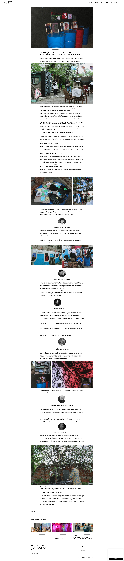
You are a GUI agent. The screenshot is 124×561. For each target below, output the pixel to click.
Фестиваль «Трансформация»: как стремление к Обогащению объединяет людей (61, 537)
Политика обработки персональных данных (85, 557)
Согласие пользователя (89, 558)
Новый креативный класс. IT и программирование (39, 536)
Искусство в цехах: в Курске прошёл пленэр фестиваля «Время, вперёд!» (82, 538)
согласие (120, 553)
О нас (32, 552)
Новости (75, 535)
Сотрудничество (35, 553)
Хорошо (115, 558)
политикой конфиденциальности (114, 556)
